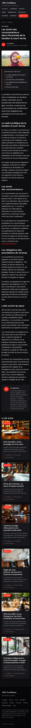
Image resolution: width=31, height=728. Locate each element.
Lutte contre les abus (12, 87)
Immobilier (12, 12)
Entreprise (22, 12)
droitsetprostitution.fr (9, 244)
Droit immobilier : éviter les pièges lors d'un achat (13, 443)
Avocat (21, 8)
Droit (4, 12)
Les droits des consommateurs (15, 79)
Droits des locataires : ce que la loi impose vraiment (14, 485)
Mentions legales (6, 705)
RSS (14, 705)
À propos (13, 15)
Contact (23, 15)
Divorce (5, 15)
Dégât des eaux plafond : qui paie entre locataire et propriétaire (13, 572)
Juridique (13, 8)
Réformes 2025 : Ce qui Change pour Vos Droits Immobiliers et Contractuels (14, 616)
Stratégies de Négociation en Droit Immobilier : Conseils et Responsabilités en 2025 (15, 660)
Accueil (5, 8)
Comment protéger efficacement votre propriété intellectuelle (12, 528)
